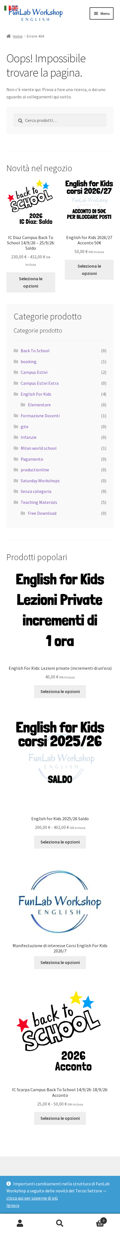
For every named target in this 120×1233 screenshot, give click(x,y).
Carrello (92, 1219)
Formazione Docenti (40, 415)
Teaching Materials (39, 502)
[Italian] (7, 7)
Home (18, 36)
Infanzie (29, 437)
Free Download (42, 513)
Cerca (60, 1223)
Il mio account (20, 1223)
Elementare (39, 404)
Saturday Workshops (40, 480)
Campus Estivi (34, 372)
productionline (35, 469)
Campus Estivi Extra (40, 383)
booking (29, 361)
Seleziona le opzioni (30, 282)
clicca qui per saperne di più (32, 1198)
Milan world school (39, 448)
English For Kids (36, 394)
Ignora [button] (12, 1205)
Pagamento (32, 459)
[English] (15, 7)
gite (24, 426)
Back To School (35, 350)
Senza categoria (36, 491)
